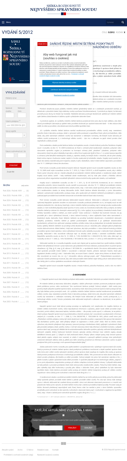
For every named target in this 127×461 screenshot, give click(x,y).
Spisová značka (9, 109)
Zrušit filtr (10, 172)
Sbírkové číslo (21, 109)
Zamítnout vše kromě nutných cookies (64, 90)
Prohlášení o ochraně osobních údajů (18, 455)
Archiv (20, 450)
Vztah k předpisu (13, 121)
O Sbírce (30, 450)
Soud (8, 141)
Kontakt (55, 450)
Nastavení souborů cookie (64, 95)
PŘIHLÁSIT (72, 428)
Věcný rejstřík (11, 131)
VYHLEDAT (13, 165)
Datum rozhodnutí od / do (16, 151)
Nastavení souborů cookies (48, 455)
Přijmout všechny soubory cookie (64, 82)
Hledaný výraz (11, 98)
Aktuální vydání (8, 450)
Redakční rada (42, 450)
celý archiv (25, 185)
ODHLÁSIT (88, 428)
